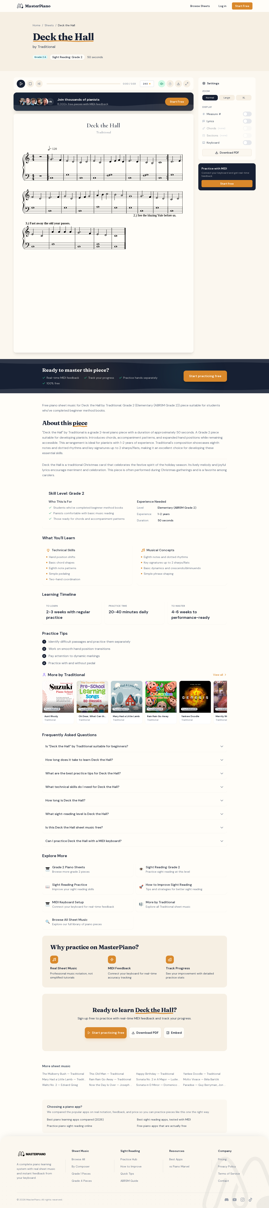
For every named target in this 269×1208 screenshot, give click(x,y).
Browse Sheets (200, 6)
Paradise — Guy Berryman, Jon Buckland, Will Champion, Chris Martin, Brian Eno (205, 1085)
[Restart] (39, 83)
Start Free (177, 101)
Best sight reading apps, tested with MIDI (164, 1119)
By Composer (81, 1166)
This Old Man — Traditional (106, 1074)
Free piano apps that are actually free (162, 1126)
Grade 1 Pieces (81, 1173)
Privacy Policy (227, 1166)
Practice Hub (128, 1159)
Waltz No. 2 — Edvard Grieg (60, 1085)
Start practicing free (205, 376)
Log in (222, 6)
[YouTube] (235, 1200)
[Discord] (227, 1200)
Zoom (206, 91)
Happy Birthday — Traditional (155, 1074)
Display (207, 107)
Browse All (78, 1159)
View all (218, 675)
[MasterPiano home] (37, 1153)
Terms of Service (229, 1173)
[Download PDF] (178, 83)
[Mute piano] (161, 83)
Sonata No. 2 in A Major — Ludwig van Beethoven (158, 1079)
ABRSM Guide (129, 1181)
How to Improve (131, 1166)
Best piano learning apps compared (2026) (75, 1119)
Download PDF (229, 152)
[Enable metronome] (170, 83)
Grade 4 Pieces (82, 1181)
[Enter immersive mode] (186, 83)
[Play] (21, 84)
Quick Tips (127, 1173)
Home (36, 25)
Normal (210, 97)
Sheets (49, 25)
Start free (227, 183)
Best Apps (176, 1159)
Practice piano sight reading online (69, 1126)
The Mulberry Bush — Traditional (63, 1074)
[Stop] (30, 83)
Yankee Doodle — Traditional (201, 1074)
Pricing (222, 1159)
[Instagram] (243, 1200)
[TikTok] (250, 1200)
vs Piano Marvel (179, 1166)
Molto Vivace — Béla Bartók (201, 1079)
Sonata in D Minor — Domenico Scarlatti (158, 1085)
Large (227, 97)
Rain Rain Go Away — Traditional (110, 1079)
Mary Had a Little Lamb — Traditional (64, 1079)
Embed (176, 1033)
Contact (223, 1181)
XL (244, 97)
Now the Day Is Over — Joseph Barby (111, 1085)
